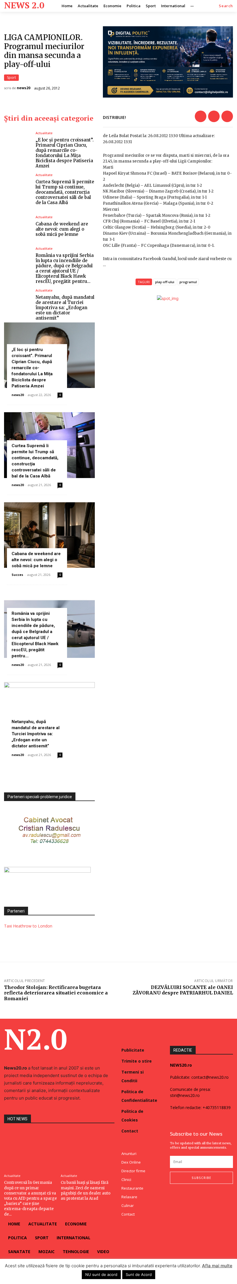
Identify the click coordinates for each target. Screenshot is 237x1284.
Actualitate (44, 133)
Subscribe (201, 1178)
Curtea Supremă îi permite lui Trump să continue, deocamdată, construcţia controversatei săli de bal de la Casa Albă (65, 192)
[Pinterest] (227, 116)
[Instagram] (183, 1195)
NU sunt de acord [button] (101, 1274)
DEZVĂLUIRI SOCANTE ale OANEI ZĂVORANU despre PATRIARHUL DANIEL (183, 990)
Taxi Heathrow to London (28, 926)
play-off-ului (164, 282)
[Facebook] (200, 116)
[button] (226, 6)
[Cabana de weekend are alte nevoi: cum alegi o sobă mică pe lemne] (17, 226)
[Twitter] (214, 116)
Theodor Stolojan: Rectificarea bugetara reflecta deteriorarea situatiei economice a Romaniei (56, 992)
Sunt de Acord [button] (139, 1274)
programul (188, 282)
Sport (11, 77)
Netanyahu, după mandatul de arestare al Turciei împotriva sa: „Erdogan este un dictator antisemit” (65, 307)
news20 (23, 88)
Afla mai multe (217, 1265)
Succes (17, 574)
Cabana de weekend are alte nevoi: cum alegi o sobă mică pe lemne (62, 229)
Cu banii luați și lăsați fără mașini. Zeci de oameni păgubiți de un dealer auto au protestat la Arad (85, 1190)
